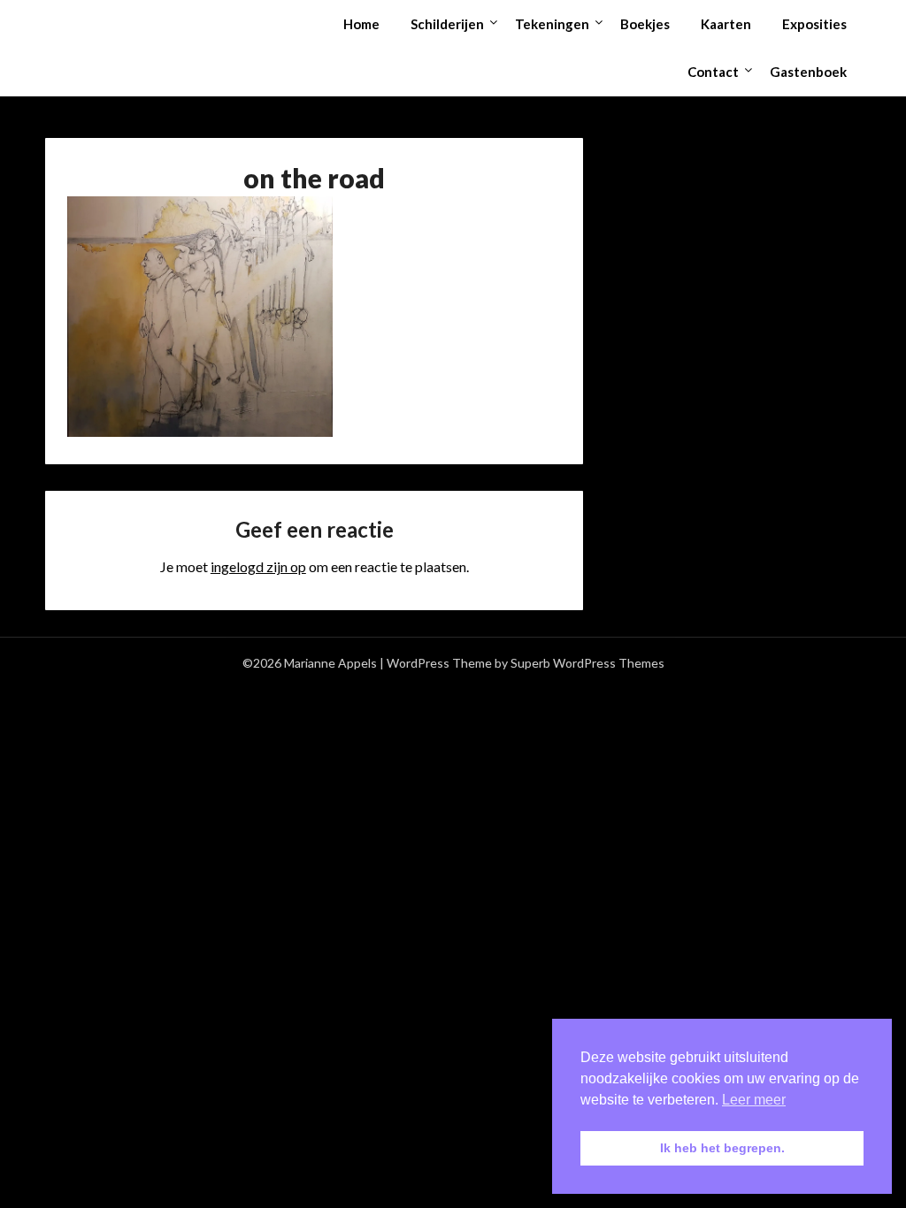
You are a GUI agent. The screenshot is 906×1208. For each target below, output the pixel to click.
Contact (713, 72)
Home (361, 24)
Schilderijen (447, 24)
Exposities (814, 24)
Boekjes (645, 24)
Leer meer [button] (754, 1099)
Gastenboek (808, 72)
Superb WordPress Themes (587, 662)
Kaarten (726, 24)
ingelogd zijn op (258, 566)
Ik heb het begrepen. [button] (722, 1148)
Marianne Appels (121, 22)
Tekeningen (552, 24)
